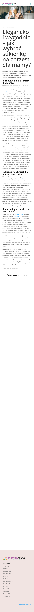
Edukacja (5, 573)
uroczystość (20, 179)
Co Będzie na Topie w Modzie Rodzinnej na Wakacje (14, 388)
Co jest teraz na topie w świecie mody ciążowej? (16, 521)
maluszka (5, 92)
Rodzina (5, 586)
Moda (3, 27)
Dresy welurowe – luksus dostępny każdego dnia (16, 344)
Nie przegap (6, 581)
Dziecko (5, 571)
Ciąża (4, 566)
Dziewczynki (17, 216)
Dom (4, 568)
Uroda (5, 589)
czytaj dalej (9, 316)
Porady (5, 584)
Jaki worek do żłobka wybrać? (14, 302)
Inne (4, 576)
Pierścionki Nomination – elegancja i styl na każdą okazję (16, 478)
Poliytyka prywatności (25, 604)
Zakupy (5, 594)
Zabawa (5, 591)
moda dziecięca (19, 214)
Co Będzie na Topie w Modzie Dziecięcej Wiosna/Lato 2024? (14, 432)
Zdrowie (5, 596)
